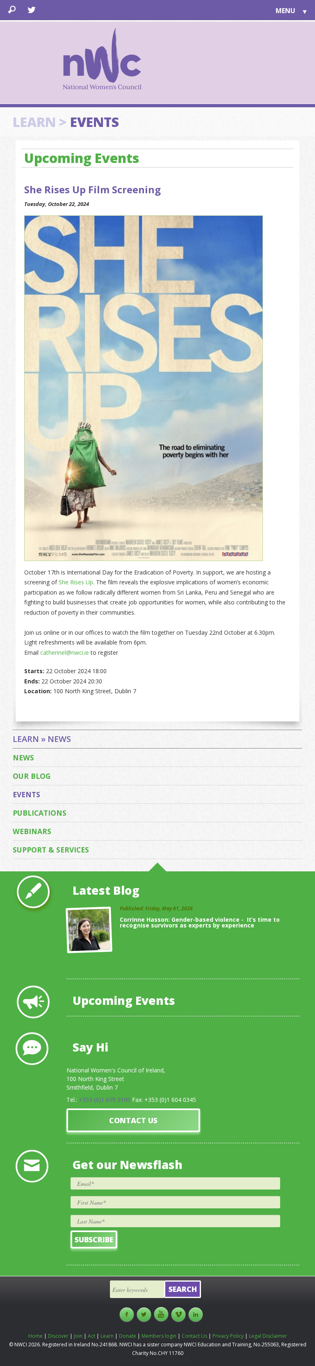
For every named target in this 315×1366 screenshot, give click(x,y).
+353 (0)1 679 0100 (104, 1100)
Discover (58, 1335)
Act (91, 1335)
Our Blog (31, 776)
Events (26, 794)
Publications (39, 813)
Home (35, 1335)
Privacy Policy (228, 1335)
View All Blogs (278, 959)
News (23, 757)
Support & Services (51, 850)
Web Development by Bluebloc (157, 1361)
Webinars (32, 831)
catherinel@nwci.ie (64, 652)
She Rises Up (76, 582)
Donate (127, 1335)
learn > (40, 122)
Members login (159, 1335)
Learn (107, 1335)
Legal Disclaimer (268, 1335)
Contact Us (133, 1120)
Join (78, 1335)
